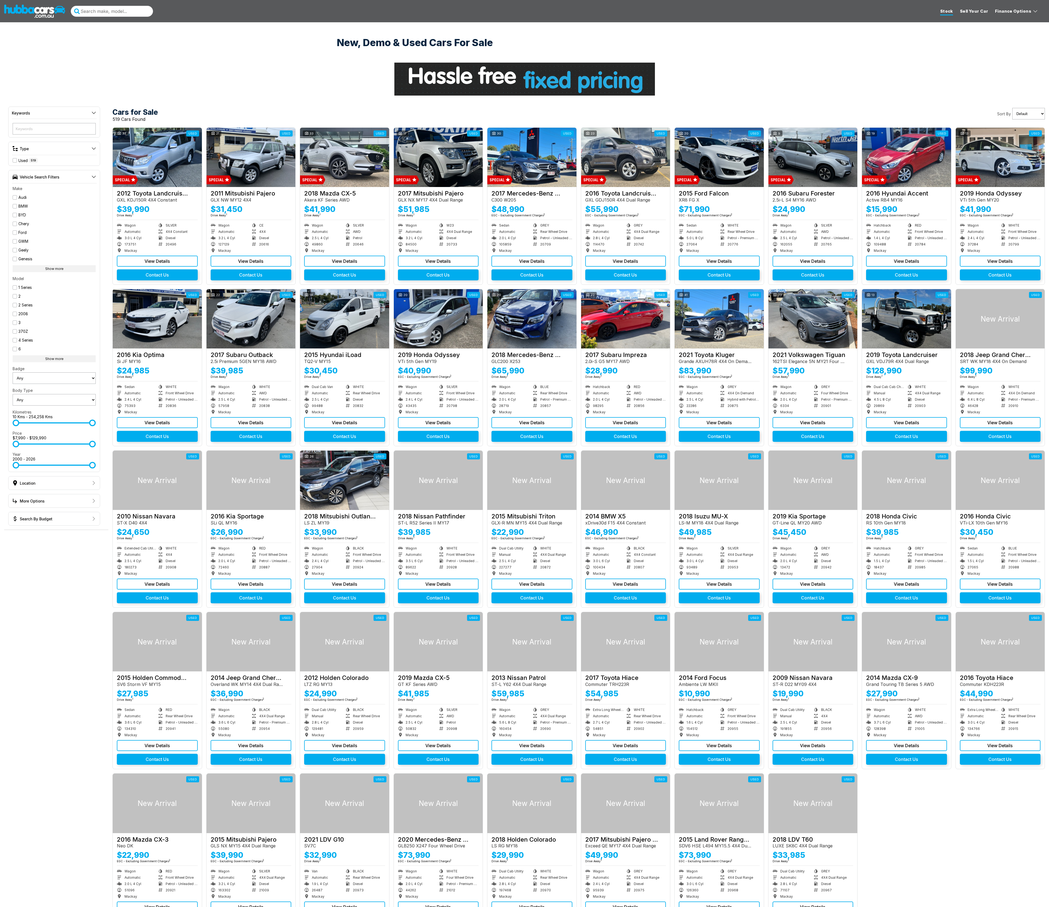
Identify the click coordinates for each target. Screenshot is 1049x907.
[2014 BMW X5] (625, 480)
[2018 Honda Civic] (906, 480)
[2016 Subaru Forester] (813, 157)
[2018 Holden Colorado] (531, 803)
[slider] (16, 423)
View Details (157, 261)
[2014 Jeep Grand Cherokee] (251, 641)
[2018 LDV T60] (813, 803)
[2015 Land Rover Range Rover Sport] (719, 803)
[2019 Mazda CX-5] (438, 641)
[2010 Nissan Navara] (157, 480)
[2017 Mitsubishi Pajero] (438, 157)
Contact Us (157, 275)
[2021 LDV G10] (344, 803)
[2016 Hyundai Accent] (906, 157)
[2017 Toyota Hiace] (625, 641)
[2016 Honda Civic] (1000, 480)
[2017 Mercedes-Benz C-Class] (531, 157)
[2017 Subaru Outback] (251, 318)
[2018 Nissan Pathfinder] (438, 480)
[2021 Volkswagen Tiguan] (813, 318)
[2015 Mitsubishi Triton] (531, 480)
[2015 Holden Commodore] (157, 641)
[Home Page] (34, 11)
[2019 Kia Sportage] (813, 480)
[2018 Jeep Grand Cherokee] (1000, 318)
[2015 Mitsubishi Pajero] (251, 803)
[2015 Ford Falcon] (719, 157)
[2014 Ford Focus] (719, 641)
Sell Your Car (974, 11)
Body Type (23, 390)
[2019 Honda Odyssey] (1000, 157)
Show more (54, 269)
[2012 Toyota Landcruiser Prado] (157, 157)
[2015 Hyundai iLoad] (344, 318)
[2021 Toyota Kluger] (719, 318)
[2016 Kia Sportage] (251, 480)
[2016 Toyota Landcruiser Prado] (625, 157)
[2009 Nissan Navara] (813, 641)
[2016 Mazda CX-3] (157, 803)
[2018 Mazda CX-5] (344, 157)
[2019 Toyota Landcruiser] (906, 318)
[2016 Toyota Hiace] (1000, 641)
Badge (18, 368)
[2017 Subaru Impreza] (625, 318)
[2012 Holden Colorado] (344, 641)
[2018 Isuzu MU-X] (719, 480)
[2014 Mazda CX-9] (906, 641)
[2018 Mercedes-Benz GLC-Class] (531, 318)
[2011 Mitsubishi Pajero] (251, 157)
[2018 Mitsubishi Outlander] (344, 480)
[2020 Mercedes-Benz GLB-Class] (438, 803)
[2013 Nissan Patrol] (531, 641)
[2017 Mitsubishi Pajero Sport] (625, 803)
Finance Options (1013, 11)
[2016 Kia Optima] (157, 318)
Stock (946, 11)
